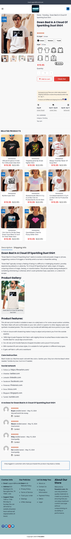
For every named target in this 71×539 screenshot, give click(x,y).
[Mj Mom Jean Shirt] (12, 180)
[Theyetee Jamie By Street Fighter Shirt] (35, 145)
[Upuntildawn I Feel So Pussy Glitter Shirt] (35, 217)
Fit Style (40, 36)
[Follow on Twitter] (6, 526)
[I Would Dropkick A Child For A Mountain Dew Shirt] (12, 145)
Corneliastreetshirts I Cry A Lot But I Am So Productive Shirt (58, 198)
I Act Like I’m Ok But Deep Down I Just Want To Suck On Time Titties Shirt (11, 234)
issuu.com (12, 389)
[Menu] (2, 8)
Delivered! (67, 110)
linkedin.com (15, 377)
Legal (41, 502)
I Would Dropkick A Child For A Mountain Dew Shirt (11, 162)
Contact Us (43, 487)
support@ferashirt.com (16, 483)
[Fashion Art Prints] (35, 8)
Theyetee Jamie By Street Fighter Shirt (34, 162)
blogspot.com (16, 393)
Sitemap (24, 499)
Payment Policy (44, 496)
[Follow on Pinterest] (9, 526)
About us (42, 483)
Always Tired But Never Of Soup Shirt (58, 162)
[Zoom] (4, 51)
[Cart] (68, 8)
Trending (45, 15)
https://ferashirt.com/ (20, 369)
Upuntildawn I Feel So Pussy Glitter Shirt (33, 233)
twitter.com (15, 373)
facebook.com (17, 381)
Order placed (40, 110)
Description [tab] (6, 247)
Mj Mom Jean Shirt (8, 196)
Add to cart (46, 79)
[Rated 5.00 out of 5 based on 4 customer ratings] (53, 33)
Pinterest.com (16, 385)
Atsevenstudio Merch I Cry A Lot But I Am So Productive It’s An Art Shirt (35, 198)
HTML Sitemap (26, 502)
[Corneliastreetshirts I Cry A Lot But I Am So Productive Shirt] (59, 180)
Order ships (53, 110)
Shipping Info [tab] (20, 247)
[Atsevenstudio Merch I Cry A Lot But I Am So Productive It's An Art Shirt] (35, 180)
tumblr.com (14, 397)
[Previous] (4, 34)
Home (39, 15)
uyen (40, 121)
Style (39, 44)
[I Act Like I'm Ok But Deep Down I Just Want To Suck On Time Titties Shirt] (12, 217)
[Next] (31, 34)
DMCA (41, 499)
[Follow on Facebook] (3, 526)
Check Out (62, 79)
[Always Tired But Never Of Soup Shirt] (59, 145)
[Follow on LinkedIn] (12, 526)
